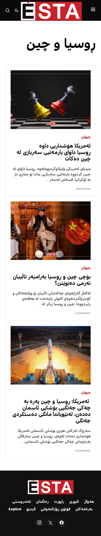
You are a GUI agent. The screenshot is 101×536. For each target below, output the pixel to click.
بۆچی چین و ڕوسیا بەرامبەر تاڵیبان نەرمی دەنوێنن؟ (52, 280)
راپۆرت (59, 502)
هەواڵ (89, 502)
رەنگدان (42, 502)
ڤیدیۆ (30, 509)
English (15, 509)
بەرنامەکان (83, 509)
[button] (93, 10)
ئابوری (74, 502)
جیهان (86, 137)
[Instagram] (39, 522)
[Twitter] (50, 522)
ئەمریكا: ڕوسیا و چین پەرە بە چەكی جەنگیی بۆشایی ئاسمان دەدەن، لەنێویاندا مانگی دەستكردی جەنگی (51, 411)
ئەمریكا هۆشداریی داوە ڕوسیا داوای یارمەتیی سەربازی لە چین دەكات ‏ (54, 153)
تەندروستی (21, 502)
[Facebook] (61, 522)
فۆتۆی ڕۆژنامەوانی (55, 509)
